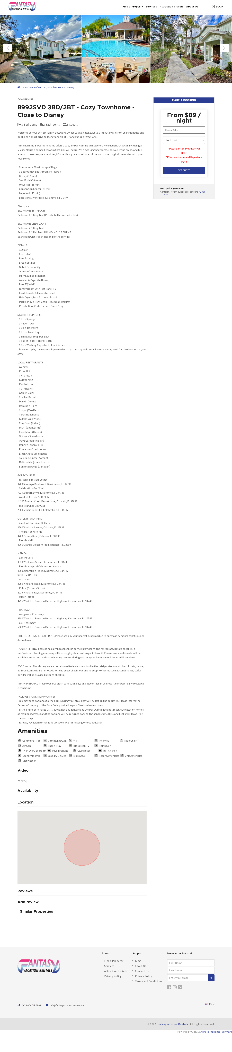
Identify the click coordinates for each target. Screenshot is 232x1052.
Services (151, 7)
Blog (138, 960)
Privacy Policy (112, 976)
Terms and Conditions (148, 981)
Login (219, 6)
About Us (192, 7)
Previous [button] (7, 48)
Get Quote (184, 170)
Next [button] (224, 48)
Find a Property (132, 7)
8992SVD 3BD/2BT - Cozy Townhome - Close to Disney (49, 87)
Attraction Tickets (171, 7)
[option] (116, 49)
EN (210, 1004)
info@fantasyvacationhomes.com (67, 1005)
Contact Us (142, 971)
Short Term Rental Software (215, 1031)
